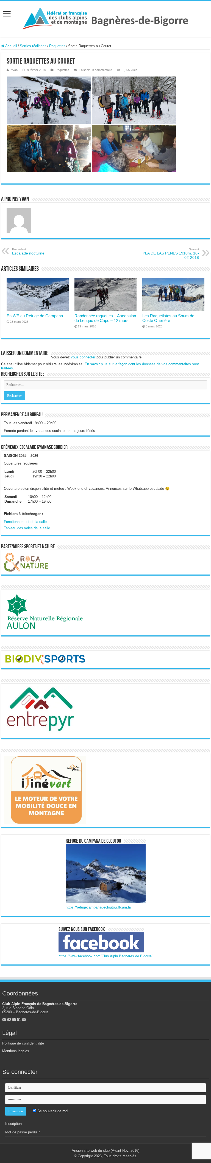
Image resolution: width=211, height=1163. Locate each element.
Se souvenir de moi (52, 1111)
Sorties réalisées (33, 46)
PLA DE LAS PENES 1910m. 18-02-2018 (171, 254)
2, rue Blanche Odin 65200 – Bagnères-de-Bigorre (25, 1010)
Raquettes (57, 46)
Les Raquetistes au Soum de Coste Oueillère (168, 318)
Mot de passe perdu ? (22, 1132)
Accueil (10, 46)
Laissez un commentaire (95, 70)
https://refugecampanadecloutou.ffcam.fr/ (98, 907)
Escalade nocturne (28, 251)
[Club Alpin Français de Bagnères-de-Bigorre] (105, 17)
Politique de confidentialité (23, 1043)
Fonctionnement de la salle (25, 522)
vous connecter (83, 357)
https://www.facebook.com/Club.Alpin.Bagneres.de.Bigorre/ (105, 956)
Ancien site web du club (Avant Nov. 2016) (105, 1150)
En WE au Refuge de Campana (35, 315)
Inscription (13, 1124)
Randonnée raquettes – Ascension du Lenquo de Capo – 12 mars (105, 318)
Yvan (14, 70)
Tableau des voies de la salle (27, 528)
